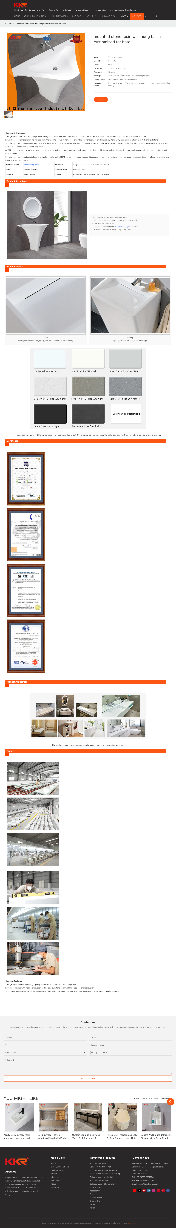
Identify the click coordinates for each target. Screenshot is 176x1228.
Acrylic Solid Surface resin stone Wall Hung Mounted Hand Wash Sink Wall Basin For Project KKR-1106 (19, 1137)
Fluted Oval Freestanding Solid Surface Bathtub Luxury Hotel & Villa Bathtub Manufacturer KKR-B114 (122, 1137)
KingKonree (9, 24)
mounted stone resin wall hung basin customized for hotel (41, 24)
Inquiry (100, 100)
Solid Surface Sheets (150, 1098)
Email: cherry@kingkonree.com (145, 1184)
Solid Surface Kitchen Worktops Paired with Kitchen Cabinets (53, 1137)
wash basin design (122, 226)
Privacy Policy (121, 1223)
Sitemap (131, 1223)
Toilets (136, 1098)
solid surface (85, 164)
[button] (145, 16)
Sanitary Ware (165, 1098)
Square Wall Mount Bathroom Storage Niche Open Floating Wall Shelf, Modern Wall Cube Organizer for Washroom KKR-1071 (156, 1137)
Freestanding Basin (31, 165)
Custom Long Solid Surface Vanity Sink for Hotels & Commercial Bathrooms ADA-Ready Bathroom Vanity (87, 1137)
